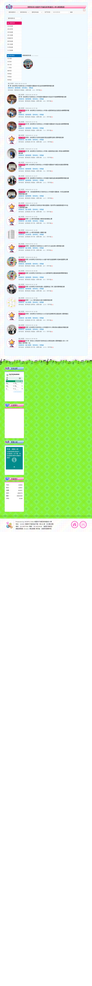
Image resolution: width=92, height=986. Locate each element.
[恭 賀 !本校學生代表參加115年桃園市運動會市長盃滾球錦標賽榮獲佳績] (28, 68)
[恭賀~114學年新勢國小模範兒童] (12, 239)
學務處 (31, 88)
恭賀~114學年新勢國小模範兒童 (36, 232)
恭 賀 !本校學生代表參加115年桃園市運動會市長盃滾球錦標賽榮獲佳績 (31, 85)
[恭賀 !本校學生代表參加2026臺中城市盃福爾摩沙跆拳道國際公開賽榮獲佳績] (12, 266)
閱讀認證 (10, 38)
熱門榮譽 (47, 12)
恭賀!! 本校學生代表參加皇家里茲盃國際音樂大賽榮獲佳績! (45, 137)
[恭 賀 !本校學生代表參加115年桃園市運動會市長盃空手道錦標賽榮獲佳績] (12, 104)
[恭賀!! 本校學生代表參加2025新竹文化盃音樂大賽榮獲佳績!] (12, 253)
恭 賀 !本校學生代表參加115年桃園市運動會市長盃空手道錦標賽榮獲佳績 (42, 97)
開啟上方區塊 (84, 10)
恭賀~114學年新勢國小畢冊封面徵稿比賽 (39, 219)
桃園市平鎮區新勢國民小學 (43, 521)
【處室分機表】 (48, 526)
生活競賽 (10, 50)
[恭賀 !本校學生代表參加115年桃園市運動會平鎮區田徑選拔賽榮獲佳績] (12, 171)
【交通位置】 (50, 524)
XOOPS (27, 521)
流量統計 (14, 479)
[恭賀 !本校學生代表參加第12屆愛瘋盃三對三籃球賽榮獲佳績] (12, 293)
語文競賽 (10, 35)
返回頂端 (83, 524)
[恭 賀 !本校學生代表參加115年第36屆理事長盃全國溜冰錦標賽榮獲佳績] (12, 117)
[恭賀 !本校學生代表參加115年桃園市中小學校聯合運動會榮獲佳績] (12, 334)
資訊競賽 (10, 32)
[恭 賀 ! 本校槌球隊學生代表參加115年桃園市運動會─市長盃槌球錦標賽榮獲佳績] (12, 198)
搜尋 (71, 12)
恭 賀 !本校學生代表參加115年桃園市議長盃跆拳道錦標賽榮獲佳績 (47, 178)
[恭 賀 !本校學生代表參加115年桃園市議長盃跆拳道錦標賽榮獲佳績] (12, 185)
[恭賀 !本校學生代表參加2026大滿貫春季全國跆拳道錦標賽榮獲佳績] (12, 280)
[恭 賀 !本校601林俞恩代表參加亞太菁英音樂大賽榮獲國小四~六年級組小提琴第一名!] (12, 348)
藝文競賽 (10, 44)
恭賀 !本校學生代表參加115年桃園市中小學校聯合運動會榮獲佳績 (47, 327)
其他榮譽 (10, 26)
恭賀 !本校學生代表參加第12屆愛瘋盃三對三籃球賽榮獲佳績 (45, 286)
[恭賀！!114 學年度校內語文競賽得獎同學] (12, 307)
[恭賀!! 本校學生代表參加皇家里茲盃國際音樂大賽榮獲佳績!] (12, 144)
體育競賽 (10, 41)
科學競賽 (10, 47)
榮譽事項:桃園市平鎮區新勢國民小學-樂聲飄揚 (46, 7)
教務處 (42, 302)
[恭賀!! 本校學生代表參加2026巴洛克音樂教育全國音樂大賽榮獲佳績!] (12, 320)
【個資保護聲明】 (46, 528)
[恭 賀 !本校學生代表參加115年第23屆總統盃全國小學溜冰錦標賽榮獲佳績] (12, 158)
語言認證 (10, 29)
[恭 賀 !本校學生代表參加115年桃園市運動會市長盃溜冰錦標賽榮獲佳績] (12, 131)
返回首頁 (74, 524)
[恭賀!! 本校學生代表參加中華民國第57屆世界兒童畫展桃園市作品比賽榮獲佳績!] (12, 212)
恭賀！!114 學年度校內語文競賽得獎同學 (39, 300)
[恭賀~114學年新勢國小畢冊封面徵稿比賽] (12, 226)
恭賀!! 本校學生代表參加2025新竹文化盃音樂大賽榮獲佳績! (45, 246)
